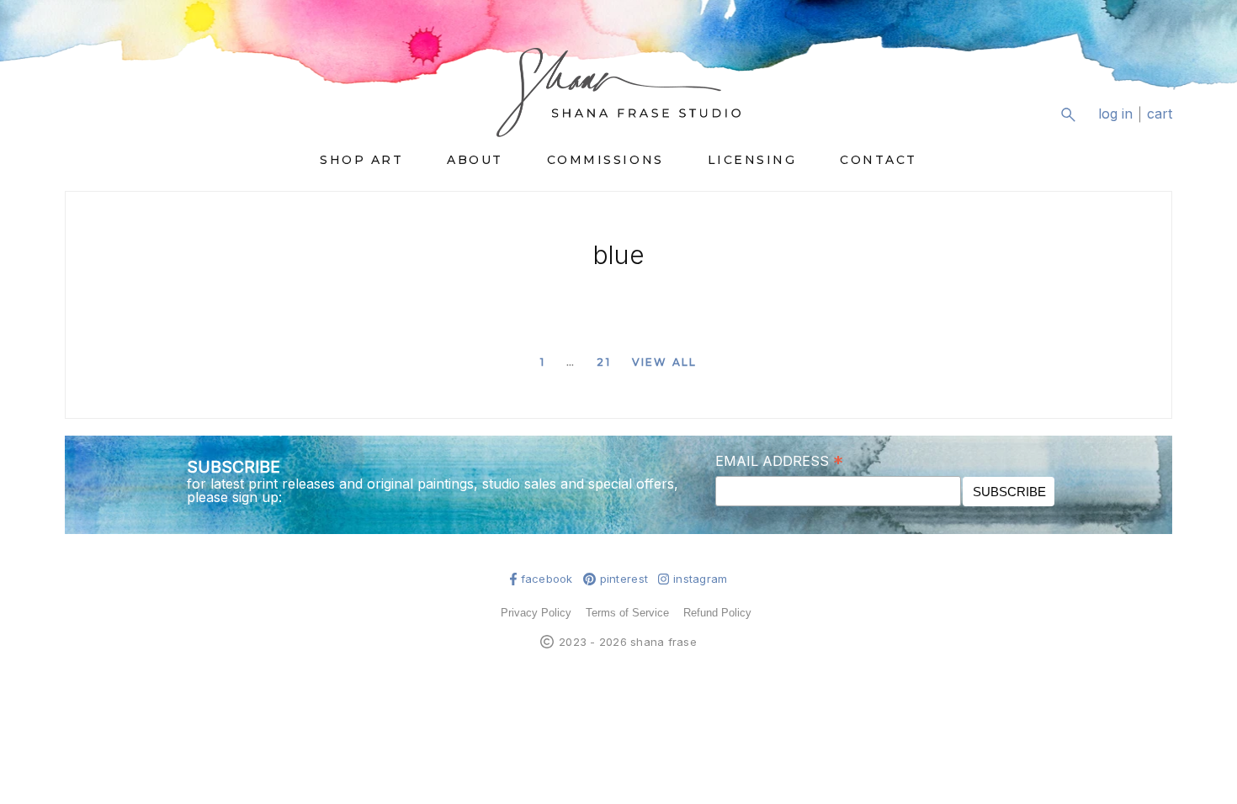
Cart (1159, 114)
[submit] (1161, 127)
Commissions (605, 160)
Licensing (752, 160)
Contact (878, 160)
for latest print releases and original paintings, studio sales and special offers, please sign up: (432, 490)
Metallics (822, 429)
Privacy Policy (536, 612)
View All (664, 362)
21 (603, 362)
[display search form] (1068, 114)
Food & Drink (955, 429)
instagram (700, 579)
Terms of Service (627, 612)
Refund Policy (717, 612)
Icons (931, 559)
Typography (953, 663)
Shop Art (361, 160)
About (475, 160)
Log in (1115, 114)
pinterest (624, 579)
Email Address (779, 460)
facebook (547, 579)
